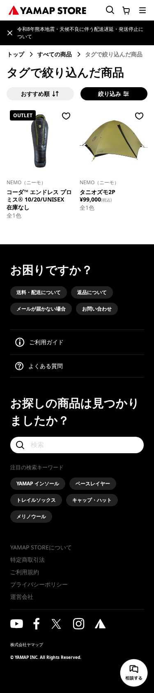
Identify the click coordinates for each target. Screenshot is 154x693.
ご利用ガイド (46, 342)
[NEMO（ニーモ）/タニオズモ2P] (113, 141)
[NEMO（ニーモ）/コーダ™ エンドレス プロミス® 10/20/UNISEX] (40, 141)
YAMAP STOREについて (41, 547)
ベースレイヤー (93, 483)
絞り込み (109, 93)
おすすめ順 (35, 93)
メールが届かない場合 (41, 308)
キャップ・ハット (92, 499)
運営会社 (21, 596)
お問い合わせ (97, 308)
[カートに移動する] (126, 10)
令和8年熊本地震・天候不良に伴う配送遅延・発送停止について (80, 32)
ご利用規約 (24, 572)
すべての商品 (54, 54)
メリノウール (31, 516)
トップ (15, 54)
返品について (92, 292)
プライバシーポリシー (39, 584)
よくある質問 (45, 366)
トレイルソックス (36, 499)
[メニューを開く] (142, 10)
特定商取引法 (27, 559)
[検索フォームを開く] (105, 10)
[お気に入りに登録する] (66, 116)
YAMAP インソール (37, 483)
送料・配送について (38, 292)
